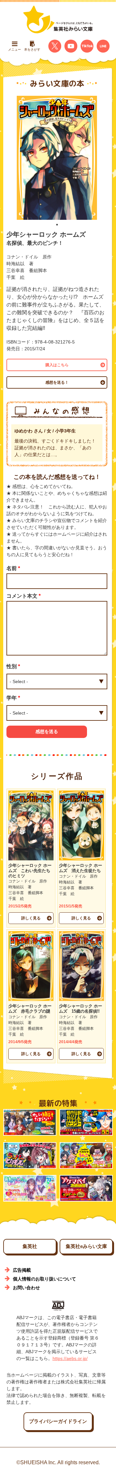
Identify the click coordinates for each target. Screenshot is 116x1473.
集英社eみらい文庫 (86, 1246)
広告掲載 (22, 1270)
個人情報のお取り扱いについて (44, 1278)
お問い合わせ (26, 1287)
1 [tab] (57, 224)
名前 (13, 568)
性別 (13, 666)
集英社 (30, 1246)
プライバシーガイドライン (58, 1421)
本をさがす (32, 49)
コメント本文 (23, 596)
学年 (13, 698)
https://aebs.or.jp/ (70, 1358)
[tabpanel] (57, 158)
